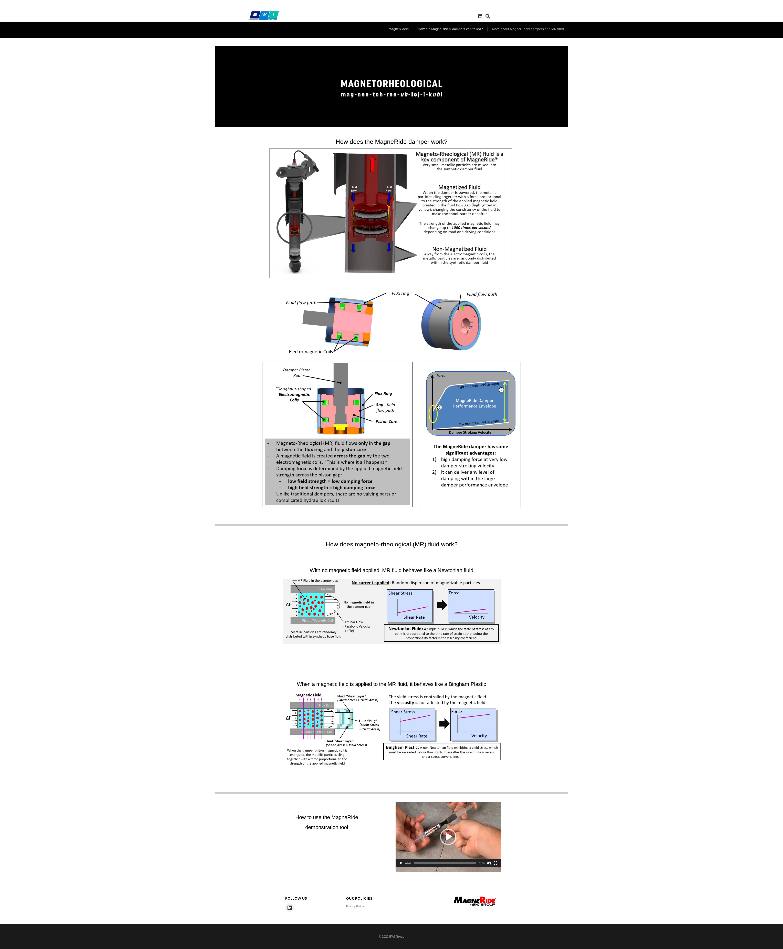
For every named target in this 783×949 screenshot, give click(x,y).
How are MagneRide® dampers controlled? (450, 29)
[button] (448, 837)
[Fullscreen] (495, 863)
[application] (391, 86)
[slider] (445, 863)
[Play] (401, 863)
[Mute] (489, 863)
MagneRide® (399, 29)
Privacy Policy (355, 906)
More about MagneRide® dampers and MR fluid (528, 29)
